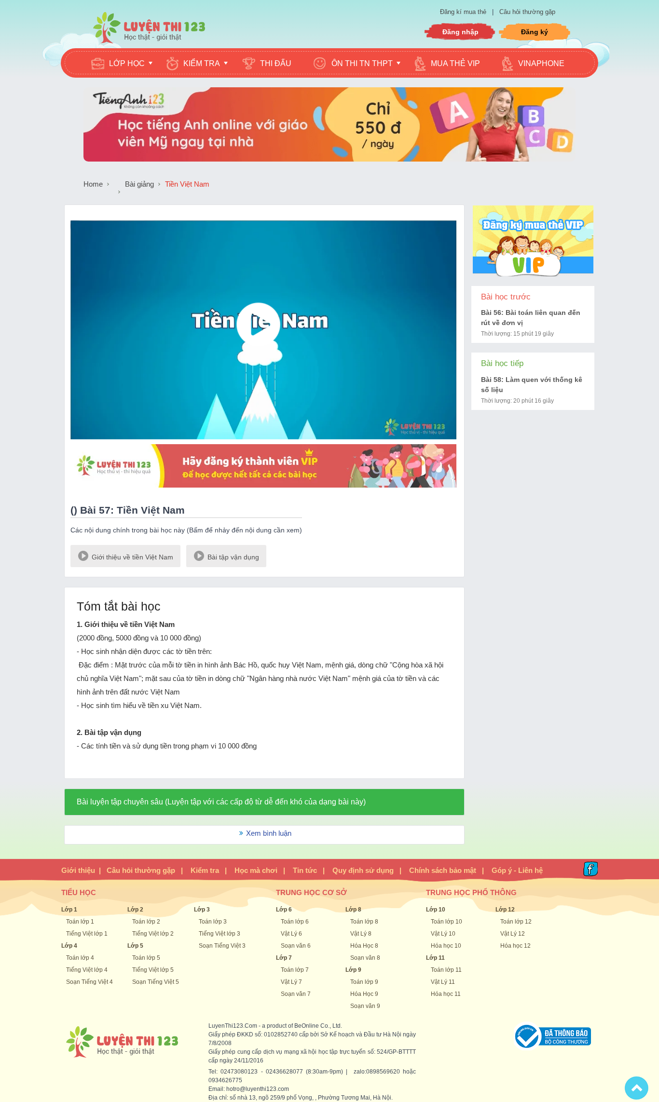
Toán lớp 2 (146, 921)
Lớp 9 (353, 969)
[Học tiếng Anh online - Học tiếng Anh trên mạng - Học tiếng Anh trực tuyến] (329, 159)
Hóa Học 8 (364, 945)
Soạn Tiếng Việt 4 (89, 982)
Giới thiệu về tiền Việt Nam (131, 557)
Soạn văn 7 (296, 994)
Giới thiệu (78, 870)
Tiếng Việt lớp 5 (153, 969)
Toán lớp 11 (446, 969)
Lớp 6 (284, 909)
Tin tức (305, 870)
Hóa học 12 (515, 945)
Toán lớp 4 (80, 957)
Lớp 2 (135, 909)
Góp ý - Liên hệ (517, 870)
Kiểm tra (205, 870)
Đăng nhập (460, 32)
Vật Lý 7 (291, 982)
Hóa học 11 (446, 994)
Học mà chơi (255, 870)
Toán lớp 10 (446, 921)
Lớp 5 (135, 945)
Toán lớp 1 (80, 921)
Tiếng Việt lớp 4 (87, 969)
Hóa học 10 (446, 945)
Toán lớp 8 (364, 921)
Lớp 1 (69, 909)
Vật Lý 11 (443, 982)
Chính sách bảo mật (442, 870)
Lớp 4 (69, 945)
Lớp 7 (284, 957)
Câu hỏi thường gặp (527, 11)
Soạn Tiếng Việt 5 (155, 982)
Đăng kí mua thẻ (464, 11)
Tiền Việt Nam (187, 184)
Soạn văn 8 (365, 957)
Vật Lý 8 (360, 933)
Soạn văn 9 (365, 1006)
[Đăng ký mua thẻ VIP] (263, 490)
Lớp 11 (435, 957)
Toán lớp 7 (295, 969)
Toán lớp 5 (146, 957)
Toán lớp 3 (213, 921)
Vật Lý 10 (443, 933)
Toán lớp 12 (516, 921)
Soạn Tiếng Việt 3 (222, 945)
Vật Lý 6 (291, 933)
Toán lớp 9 (364, 982)
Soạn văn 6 (296, 945)
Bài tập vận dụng (232, 557)
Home (93, 184)
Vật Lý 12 (512, 933)
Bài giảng (139, 184)
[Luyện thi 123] (148, 27)
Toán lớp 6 (295, 921)
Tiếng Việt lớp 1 (87, 933)
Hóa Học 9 (364, 994)
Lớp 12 (505, 909)
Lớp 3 (202, 909)
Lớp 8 (353, 909)
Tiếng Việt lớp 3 (219, 933)
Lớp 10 (435, 909)
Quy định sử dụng (363, 870)
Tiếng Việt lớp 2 (153, 933)
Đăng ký (534, 32)
